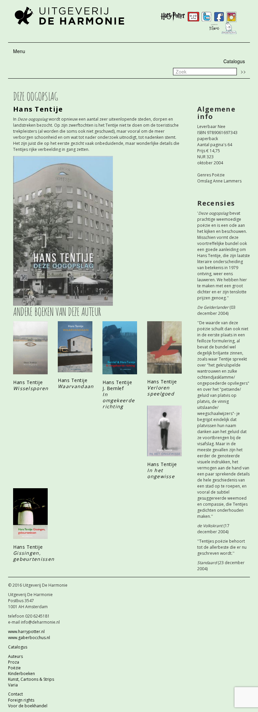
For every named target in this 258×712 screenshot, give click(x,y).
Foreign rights (21, 700)
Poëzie (14, 668)
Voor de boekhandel (27, 706)
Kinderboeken (21, 673)
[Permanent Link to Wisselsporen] (30, 347)
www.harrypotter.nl (26, 631)
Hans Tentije (38, 109)
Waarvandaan (76, 386)
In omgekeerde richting (118, 400)
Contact (15, 694)
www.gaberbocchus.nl (29, 637)
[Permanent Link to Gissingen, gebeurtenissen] (30, 513)
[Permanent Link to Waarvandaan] (75, 347)
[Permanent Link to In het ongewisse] (164, 431)
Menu (19, 51)
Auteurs (15, 656)
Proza (13, 662)
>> (243, 71)
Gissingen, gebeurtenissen (33, 556)
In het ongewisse (161, 473)
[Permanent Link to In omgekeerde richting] (119, 347)
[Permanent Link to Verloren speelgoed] (164, 347)
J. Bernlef (113, 388)
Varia (13, 685)
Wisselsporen (31, 388)
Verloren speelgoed (160, 390)
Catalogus (234, 61)
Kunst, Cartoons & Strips (31, 679)
